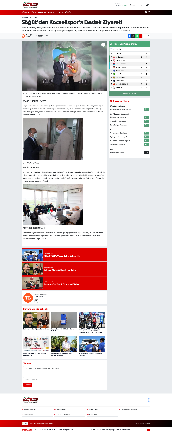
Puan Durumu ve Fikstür (129, 409)
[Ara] (146, 12)
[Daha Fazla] (140, 36)
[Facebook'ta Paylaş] (129, 36)
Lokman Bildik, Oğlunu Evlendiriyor (36, 329)
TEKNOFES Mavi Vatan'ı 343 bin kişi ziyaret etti (56, 430)
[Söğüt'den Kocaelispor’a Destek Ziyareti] (64, 66)
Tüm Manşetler (29, 414)
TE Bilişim (39, 297)
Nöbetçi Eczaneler (30, 409)
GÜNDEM (25, 12)
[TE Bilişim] (28, 298)
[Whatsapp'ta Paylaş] (137, 36)
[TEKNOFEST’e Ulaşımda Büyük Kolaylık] (92, 344)
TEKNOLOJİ (52, 12)
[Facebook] (148, 400)
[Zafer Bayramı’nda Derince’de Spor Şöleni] (36, 344)
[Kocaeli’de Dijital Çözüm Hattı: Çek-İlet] (64, 320)
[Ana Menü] (149, 12)
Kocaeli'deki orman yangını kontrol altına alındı (113, 430)
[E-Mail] (36, 301)
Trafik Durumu (93, 409)
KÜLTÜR (68, 12)
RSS (25, 423)
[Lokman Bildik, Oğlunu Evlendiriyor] (36, 320)
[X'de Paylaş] (133, 36)
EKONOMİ (42, 12)
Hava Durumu (61, 409)
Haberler (25, 17)
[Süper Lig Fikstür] (148, 101)
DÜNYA (34, 12)
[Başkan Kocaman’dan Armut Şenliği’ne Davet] (64, 344)
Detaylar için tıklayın (129, 93)
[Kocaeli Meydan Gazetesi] (30, 4)
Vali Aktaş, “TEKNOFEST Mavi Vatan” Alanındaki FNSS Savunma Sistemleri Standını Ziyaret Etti (91, 331)
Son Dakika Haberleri (63, 414)
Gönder (28, 385)
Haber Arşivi (93, 414)
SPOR (61, 12)
